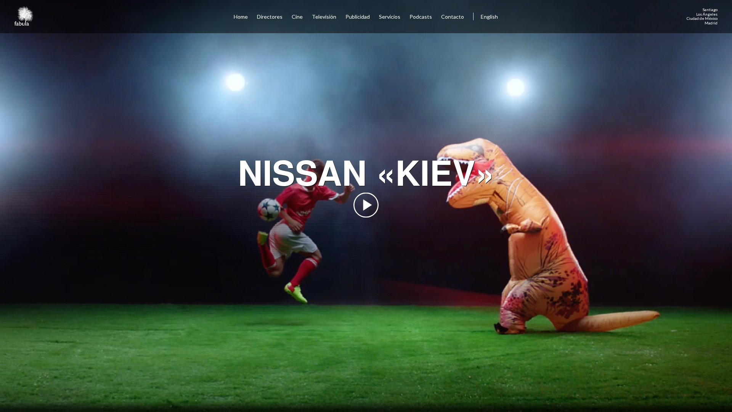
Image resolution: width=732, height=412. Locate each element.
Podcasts (420, 16)
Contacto (452, 16)
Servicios (389, 16)
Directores (270, 16)
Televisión (324, 16)
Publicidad (357, 16)
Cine (297, 16)
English (489, 16)
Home (241, 16)
